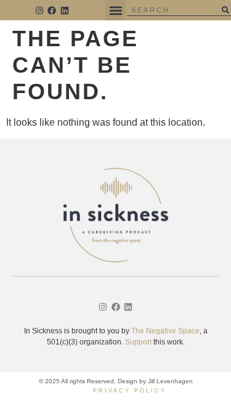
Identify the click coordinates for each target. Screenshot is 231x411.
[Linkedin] (65, 10)
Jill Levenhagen (170, 381)
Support (138, 342)
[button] (115, 10)
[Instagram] (39, 10)
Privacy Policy (129, 391)
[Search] (225, 9)
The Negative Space (165, 331)
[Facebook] (52, 10)
